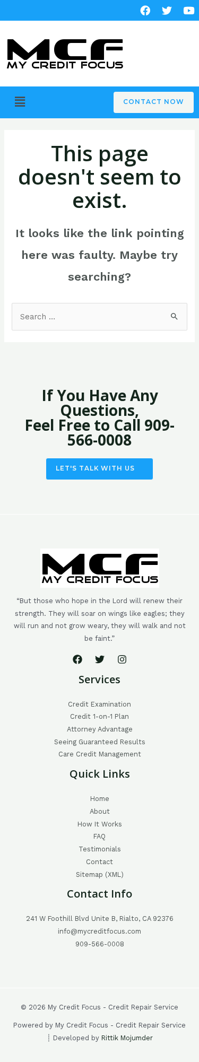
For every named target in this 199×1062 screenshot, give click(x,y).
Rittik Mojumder (127, 1038)
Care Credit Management (99, 754)
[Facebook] (145, 10)
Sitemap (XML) (100, 874)
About (100, 811)
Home (99, 799)
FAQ (99, 836)
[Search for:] (99, 316)
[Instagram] (122, 659)
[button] (20, 102)
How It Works (99, 824)
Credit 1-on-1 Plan (99, 716)
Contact (99, 862)
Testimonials (100, 849)
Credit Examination (99, 704)
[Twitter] (100, 659)
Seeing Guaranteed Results (99, 742)
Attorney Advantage (100, 729)
